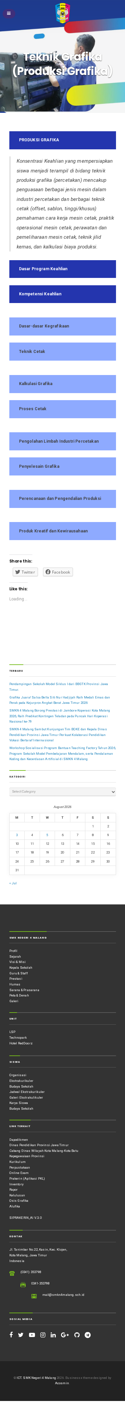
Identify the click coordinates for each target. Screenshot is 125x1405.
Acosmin (62, 1383)
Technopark (18, 1037)
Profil (13, 951)
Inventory (16, 1184)
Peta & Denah (19, 995)
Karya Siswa (18, 1103)
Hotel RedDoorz (21, 1043)
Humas (15, 984)
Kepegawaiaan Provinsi (27, 1156)
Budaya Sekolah (21, 1086)
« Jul (13, 883)
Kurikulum (17, 1162)
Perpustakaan (19, 1167)
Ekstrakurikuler (21, 1081)
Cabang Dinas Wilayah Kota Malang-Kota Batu (43, 1151)
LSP (12, 1032)
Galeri (14, 1001)
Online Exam (19, 1173)
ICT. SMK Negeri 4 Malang (36, 1378)
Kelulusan (17, 1195)
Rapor (13, 1189)
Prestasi (15, 978)
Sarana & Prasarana (24, 990)
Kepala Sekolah (20, 967)
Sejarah (15, 956)
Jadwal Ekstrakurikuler (27, 1092)
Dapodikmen (18, 1139)
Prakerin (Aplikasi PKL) (27, 1178)
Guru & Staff (18, 973)
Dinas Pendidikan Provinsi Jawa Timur (39, 1145)
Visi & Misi (17, 962)
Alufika (14, 1206)
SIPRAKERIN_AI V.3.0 (25, 1217)
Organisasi (18, 1075)
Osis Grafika (19, 1200)
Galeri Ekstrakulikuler (26, 1097)
